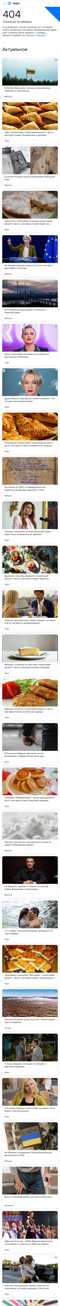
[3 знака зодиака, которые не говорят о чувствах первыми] (30, 1054)
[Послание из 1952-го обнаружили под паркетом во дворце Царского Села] (30, 478)
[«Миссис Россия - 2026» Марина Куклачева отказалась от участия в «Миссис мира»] (30, 1232)
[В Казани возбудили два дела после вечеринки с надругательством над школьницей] (30, 744)
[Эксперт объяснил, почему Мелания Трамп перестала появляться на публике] (30, 522)
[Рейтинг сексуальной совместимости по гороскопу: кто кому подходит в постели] (30, 1276)
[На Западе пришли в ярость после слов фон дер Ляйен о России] (30, 256)
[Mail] (9, 3)
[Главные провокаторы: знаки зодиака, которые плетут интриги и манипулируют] (30, 611)
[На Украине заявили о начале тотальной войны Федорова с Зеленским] (30, 877)
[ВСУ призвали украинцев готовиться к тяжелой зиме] (30, 300)
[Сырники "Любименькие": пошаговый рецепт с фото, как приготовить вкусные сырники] (30, 788)
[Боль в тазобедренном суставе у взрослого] (30, 1187)
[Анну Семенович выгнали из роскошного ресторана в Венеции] (30, 345)
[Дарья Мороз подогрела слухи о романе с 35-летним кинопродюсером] (30, 389)
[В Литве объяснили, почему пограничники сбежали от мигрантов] (30, 78)
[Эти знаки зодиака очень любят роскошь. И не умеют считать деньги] (30, 1099)
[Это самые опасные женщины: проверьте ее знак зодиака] (30, 921)
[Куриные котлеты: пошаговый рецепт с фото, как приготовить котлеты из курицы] (30, 699)
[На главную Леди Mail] (15, 3)
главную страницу (35, 35)
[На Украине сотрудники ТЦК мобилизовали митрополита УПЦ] (30, 1143)
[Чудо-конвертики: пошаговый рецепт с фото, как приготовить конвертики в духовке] (30, 123)
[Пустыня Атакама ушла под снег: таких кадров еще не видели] (30, 1010)
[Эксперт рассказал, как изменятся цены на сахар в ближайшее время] (30, 832)
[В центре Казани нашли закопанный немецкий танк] (30, 167)
